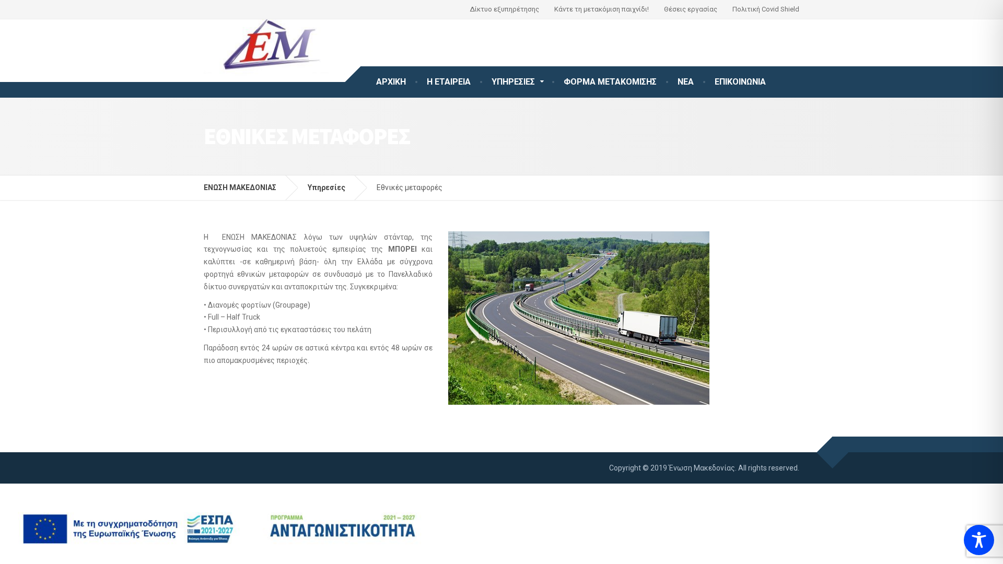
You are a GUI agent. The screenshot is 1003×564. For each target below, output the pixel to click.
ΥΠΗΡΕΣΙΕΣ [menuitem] (513, 82)
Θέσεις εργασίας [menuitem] (690, 9)
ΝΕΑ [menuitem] (686, 82)
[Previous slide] (459, 318)
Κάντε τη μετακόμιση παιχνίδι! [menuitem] (601, 9)
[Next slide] (698, 318)
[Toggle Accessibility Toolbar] (979, 540)
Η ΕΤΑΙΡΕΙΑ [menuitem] (449, 82)
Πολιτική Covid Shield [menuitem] (765, 9)
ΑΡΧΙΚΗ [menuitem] (391, 82)
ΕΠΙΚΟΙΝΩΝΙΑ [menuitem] (740, 82)
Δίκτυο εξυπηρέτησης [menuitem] (504, 9)
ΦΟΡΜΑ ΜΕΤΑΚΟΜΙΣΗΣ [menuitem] (610, 82)
